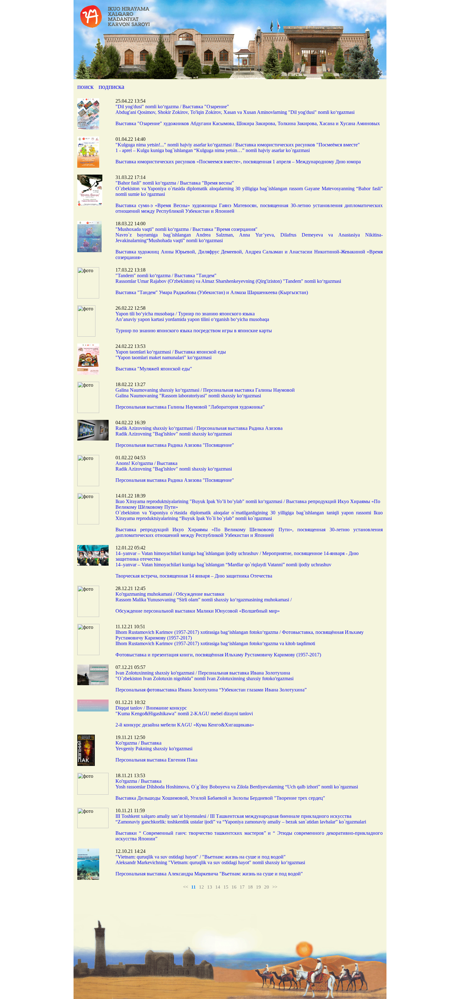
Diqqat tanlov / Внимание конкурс (151, 708)
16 (234, 886)
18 (250, 886)
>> (274, 886)
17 (242, 886)
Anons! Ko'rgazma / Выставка (146, 463)
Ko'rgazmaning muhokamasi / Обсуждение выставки (169, 594)
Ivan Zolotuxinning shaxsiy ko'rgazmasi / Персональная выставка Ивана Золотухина (202, 672)
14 (217, 886)
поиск (85, 86)
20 (266, 886)
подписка (111, 86)
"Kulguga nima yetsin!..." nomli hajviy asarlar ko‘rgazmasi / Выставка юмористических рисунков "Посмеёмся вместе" (237, 144)
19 (258, 886)
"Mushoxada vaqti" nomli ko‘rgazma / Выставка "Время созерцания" (186, 229)
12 (201, 886)
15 (225, 886)
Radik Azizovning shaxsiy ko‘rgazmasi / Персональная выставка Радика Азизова (199, 428)
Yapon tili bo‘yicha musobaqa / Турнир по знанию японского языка (185, 313)
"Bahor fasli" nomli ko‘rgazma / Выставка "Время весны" (174, 183)
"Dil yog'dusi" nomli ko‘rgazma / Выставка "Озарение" (172, 106)
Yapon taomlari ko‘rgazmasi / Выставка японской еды (170, 351)
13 (209, 886)
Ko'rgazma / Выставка (138, 743)
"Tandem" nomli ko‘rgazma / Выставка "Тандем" (166, 275)
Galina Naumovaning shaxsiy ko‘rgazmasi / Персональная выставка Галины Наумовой (205, 390)
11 (193, 886)
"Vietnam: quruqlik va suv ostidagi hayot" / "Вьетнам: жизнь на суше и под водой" (200, 856)
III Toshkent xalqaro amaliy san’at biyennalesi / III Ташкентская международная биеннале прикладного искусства (233, 816)
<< (185, 886)
